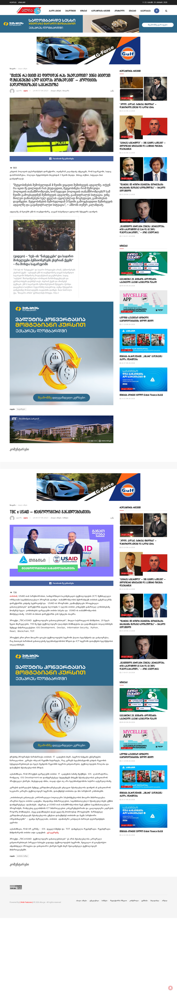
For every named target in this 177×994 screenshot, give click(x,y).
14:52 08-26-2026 (128, 399)
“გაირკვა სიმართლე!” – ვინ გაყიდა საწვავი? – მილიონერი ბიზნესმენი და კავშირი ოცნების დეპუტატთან (143, 145)
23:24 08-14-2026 (128, 111)
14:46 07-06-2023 (40, 91)
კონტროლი (119, 11)
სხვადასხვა (145, 11)
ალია (26, 91)
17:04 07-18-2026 (128, 236)
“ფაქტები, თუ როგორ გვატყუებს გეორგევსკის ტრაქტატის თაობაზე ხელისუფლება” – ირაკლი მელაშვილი (142, 187)
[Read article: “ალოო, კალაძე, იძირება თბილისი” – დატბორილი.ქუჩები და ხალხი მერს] (143, 89)
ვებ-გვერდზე (53, 832)
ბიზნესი (83, 11)
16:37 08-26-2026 (128, 363)
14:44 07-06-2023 (40, 518)
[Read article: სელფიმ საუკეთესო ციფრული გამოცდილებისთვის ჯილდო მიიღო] (143, 302)
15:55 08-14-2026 (128, 153)
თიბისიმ (13, 596)
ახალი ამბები (55, 11)
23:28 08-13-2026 (128, 194)
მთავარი (13, 69)
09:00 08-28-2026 (128, 286)
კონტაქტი (21, 2)
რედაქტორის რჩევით (100, 11)
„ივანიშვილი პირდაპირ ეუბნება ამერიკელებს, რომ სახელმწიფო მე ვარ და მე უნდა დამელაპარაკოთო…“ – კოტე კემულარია (142, 229)
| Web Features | (26, 902)
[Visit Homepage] (28, 10)
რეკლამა (13, 2)
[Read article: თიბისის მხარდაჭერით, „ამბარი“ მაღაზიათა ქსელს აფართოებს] (143, 341)
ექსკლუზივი (70, 11)
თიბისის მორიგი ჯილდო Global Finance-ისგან (141, 395)
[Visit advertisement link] (88, 52)
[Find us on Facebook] (156, 11)
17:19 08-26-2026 (128, 324)
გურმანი (132, 11)
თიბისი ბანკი (22, 856)
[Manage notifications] (170, 988)
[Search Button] (166, 11)
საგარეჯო (21, 409)
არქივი (164, 901)
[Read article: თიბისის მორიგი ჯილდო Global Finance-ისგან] (143, 379)
